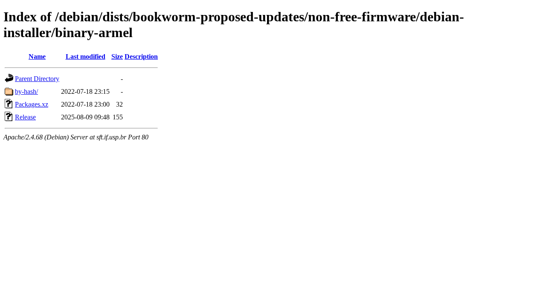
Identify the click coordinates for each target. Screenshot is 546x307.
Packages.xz (31, 104)
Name (37, 56)
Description (141, 56)
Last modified (85, 56)
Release (25, 117)
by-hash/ (26, 91)
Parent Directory (37, 78)
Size (117, 56)
